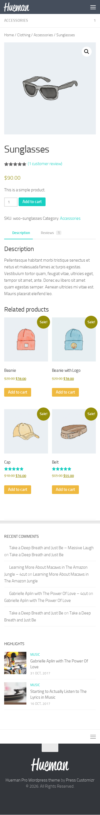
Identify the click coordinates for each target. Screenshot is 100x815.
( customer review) (45, 163)
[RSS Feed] (70, 799)
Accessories (16, 20)
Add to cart (32, 201)
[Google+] (50, 799)
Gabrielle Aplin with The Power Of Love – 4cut (48, 593)
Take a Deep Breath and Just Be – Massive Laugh (51, 547)
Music (35, 655)
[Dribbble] (60, 799)
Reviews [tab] (50, 233)
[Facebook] (40, 799)
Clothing (23, 35)
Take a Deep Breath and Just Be (36, 554)
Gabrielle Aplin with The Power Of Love (37, 600)
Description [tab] (21, 233)
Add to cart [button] (17, 392)
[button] (87, 52)
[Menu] (93, 7)
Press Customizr (80, 780)
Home (9, 35)
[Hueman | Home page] (21, 7)
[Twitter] (30, 799)
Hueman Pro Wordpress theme (33, 780)
